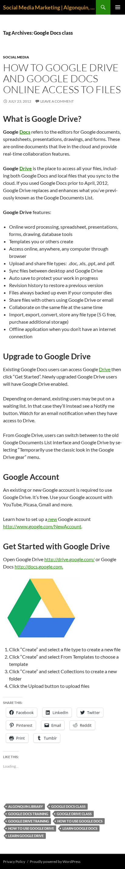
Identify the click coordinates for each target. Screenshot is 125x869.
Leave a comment (57, 101)
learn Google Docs (79, 828)
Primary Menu (117, 7)
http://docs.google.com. (39, 566)
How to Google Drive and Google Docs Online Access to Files (62, 78)
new (52, 519)
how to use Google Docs (80, 821)
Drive (25, 168)
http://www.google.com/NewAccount (42, 526)
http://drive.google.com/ (69, 559)
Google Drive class (74, 814)
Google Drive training (28, 821)
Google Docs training (28, 814)
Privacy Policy (14, 861)
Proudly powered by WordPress (55, 861)
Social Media (16, 57)
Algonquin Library (25, 806)
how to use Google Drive (31, 828)
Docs (24, 132)
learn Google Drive (26, 836)
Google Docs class (68, 806)
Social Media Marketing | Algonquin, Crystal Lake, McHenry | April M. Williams (49, 7)
